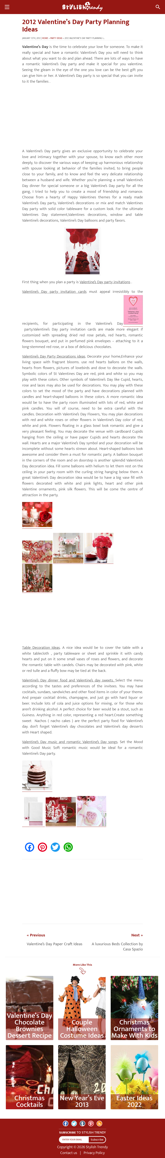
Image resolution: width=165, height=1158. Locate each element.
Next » (137, 935)
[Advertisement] (82, 116)
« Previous (36, 935)
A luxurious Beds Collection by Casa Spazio (117, 947)
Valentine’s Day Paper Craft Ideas (54, 944)
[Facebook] (65, 1123)
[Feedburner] (99, 1123)
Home (45, 38)
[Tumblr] (82, 1123)
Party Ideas (56, 38)
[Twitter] (74, 1123)
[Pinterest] (91, 1123)
